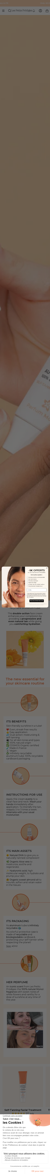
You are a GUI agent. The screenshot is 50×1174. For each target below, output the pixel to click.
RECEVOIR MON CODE (36, 600)
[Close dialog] (47, 568)
